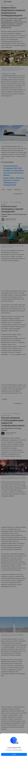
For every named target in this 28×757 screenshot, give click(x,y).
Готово (14, 754)
